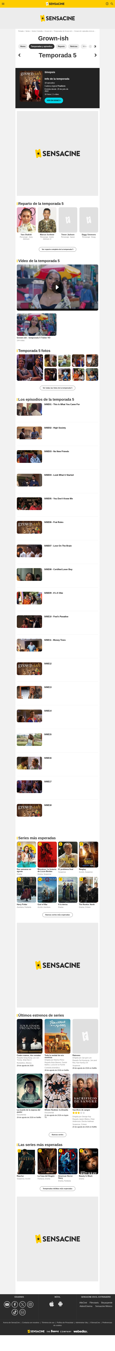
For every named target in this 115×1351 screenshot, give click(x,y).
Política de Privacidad (65, 1323)
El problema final (65, 869)
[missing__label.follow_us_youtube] (7, 1304)
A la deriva (62, 904)
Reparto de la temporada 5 (41, 203)
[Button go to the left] (90, 46)
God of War (42, 904)
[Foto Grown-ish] (30, 367)
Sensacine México (103, 1306)
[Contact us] (23, 1312)
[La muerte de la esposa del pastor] (29, 1091)
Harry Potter (22, 904)
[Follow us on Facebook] (15, 1304)
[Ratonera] (85, 1036)
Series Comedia (37, 31)
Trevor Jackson (67, 235)
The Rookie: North (87, 904)
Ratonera (76, 1055)
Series (28, 31)
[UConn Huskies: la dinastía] (57, 1091)
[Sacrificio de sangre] (85, 1091)
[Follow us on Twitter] (23, 1304)
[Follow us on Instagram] (30, 1304)
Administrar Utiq (82, 1323)
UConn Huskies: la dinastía (56, 1110)
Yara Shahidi (26, 235)
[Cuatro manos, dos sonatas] (29, 1036)
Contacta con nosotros (30, 1323)
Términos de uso (48, 1323)
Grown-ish (48, 31)
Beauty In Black (85, 1176)
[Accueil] (55, 4)
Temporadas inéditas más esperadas (57, 1189)
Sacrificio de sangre (81, 1110)
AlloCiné (83, 1302)
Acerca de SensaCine (11, 1323)
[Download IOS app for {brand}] (53, 1303)
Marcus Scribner (47, 235)
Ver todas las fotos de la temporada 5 (57, 388)
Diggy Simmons (89, 235)
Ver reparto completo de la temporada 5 (57, 249)
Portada (21, 31)
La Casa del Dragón (46, 1176)
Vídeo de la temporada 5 (39, 261)
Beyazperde (106, 1302)
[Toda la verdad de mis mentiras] (57, 1036)
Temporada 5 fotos (34, 351)
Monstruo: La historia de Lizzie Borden (47, 870)
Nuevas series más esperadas (57, 915)
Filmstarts (94, 1302)
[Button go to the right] (95, 46)
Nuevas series (57, 1135)
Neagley (82, 869)
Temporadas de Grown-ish (63, 31)
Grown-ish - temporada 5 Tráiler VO (33, 338)
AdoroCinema (86, 1306)
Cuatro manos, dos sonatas (29, 1055)
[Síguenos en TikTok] (15, 1312)
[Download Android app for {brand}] (62, 1303)
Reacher (20, 1176)
